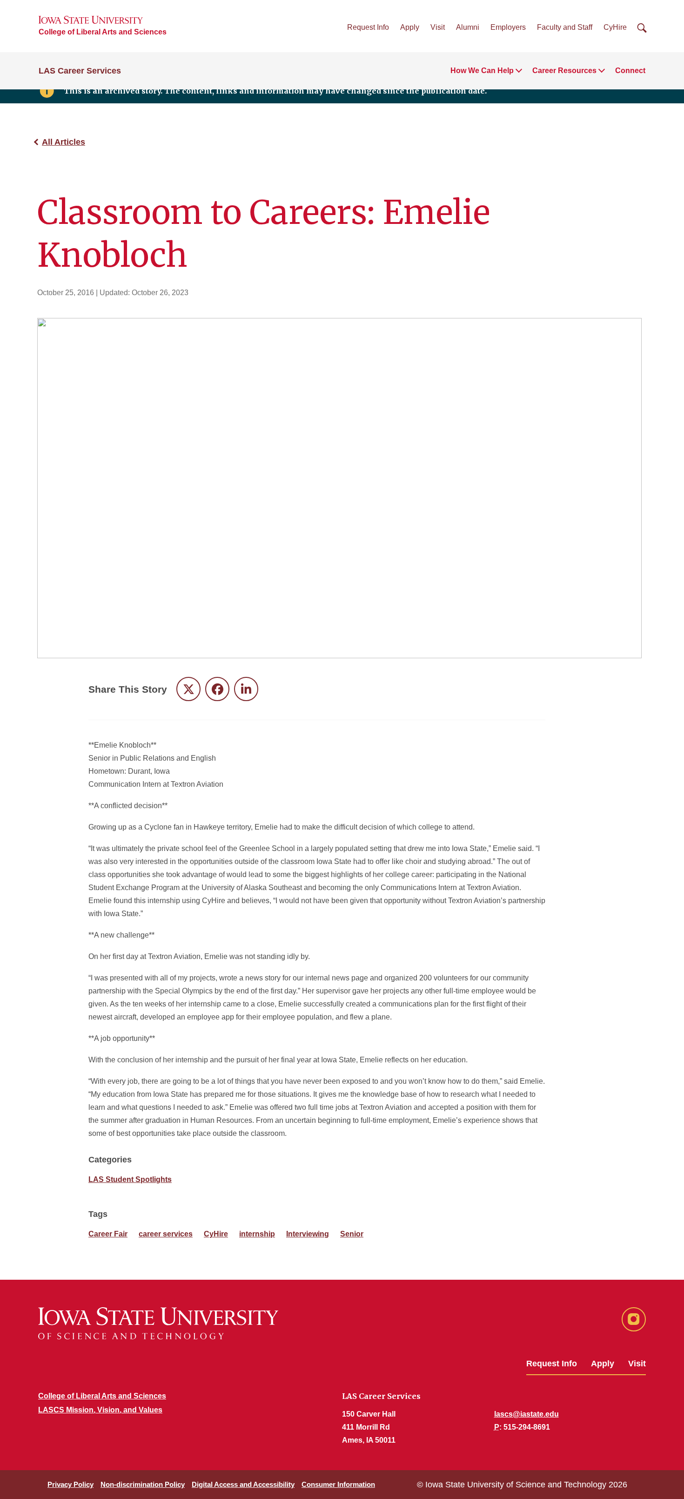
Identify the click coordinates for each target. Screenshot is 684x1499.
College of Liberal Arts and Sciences (103, 32)
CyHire (615, 27)
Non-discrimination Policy (143, 1484)
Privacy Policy (70, 1484)
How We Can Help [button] (482, 70)
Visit (437, 27)
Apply (409, 27)
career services (166, 1234)
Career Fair (107, 1234)
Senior (351, 1234)
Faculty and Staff (564, 27)
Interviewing (307, 1234)
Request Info (368, 27)
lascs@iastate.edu (526, 1414)
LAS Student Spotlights (130, 1179)
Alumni (467, 27)
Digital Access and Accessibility (243, 1484)
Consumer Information (338, 1484)
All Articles (63, 142)
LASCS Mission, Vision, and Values (100, 1410)
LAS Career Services (80, 70)
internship (257, 1234)
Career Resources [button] (564, 70)
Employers (508, 27)
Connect (630, 70)
